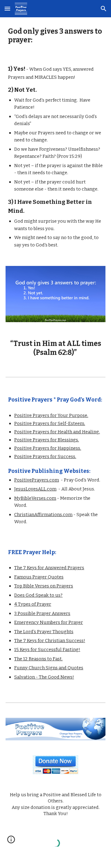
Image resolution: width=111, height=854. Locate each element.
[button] (7, 8)
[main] (55, 36)
